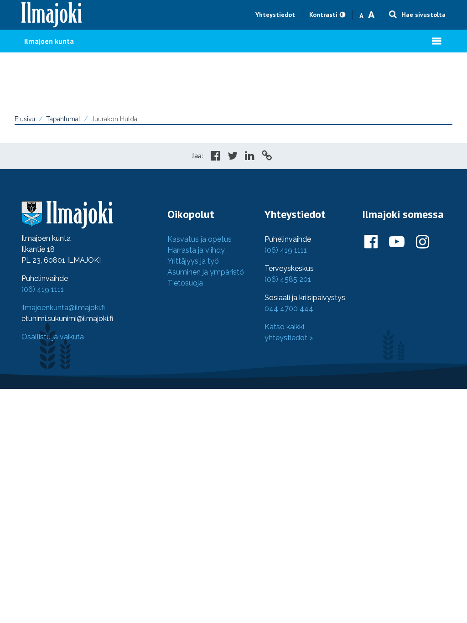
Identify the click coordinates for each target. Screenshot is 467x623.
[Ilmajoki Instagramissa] (422, 242)
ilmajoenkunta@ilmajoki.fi (63, 307)
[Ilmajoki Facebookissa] (371, 242)
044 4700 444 (289, 308)
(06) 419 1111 (42, 289)
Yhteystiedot (275, 14)
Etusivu (25, 119)
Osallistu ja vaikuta (52, 336)
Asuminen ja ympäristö (205, 272)
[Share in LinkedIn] (249, 156)
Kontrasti (323, 14)
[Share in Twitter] (233, 156)
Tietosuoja (185, 283)
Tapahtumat (63, 119)
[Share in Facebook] (215, 156)
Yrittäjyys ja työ (193, 261)
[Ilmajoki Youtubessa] (397, 242)
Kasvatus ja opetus (199, 239)
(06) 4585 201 (288, 279)
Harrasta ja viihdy (196, 250)
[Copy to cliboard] (267, 156)
